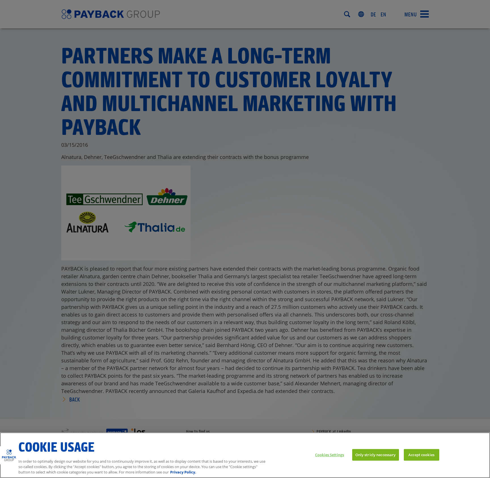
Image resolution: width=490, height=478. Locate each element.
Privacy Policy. (183, 472)
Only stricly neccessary (375, 454)
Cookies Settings (329, 454)
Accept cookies (421, 454)
